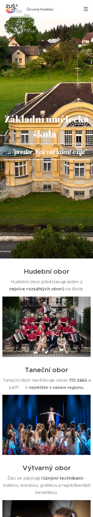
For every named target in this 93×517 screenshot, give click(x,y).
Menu (86, 9)
